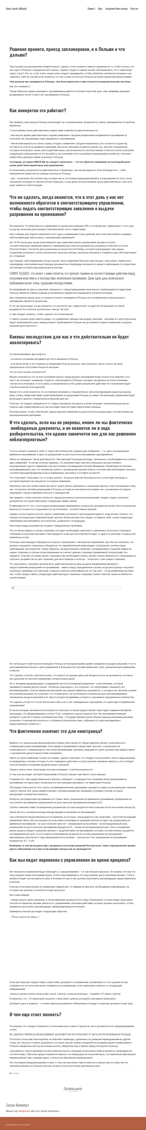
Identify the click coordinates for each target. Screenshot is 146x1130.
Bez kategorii (15, 1073)
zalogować (24, 1111)
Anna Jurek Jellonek (16, 8)
